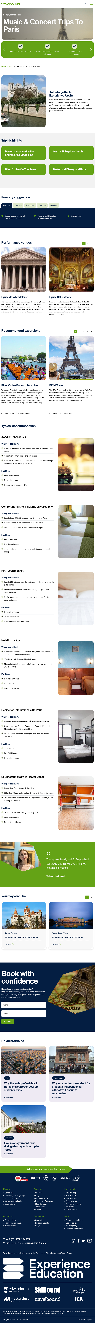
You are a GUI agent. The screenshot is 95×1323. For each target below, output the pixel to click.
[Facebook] (78, 1241)
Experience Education (44, 1201)
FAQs (37, 1226)
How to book (71, 1196)
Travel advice (71, 1210)
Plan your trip (71, 1198)
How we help (71, 1193)
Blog (37, 1196)
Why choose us (41, 1198)
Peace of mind (71, 1201)
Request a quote (42, 1223)
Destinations (10, 1204)
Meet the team (41, 1204)
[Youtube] (89, 1241)
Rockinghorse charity (13, 1223)
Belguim (9, 1138)
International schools (13, 1201)
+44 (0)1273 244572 (17, 1239)
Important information (74, 1229)
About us (38, 1193)
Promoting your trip (73, 1204)
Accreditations (10, 1226)
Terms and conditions (74, 1220)
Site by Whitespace (85, 1320)
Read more (8, 1154)
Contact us (39, 1220)
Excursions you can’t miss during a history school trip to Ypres (21, 1146)
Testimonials (40, 1207)
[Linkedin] (84, 1241)
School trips (9, 1193)
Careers (38, 1210)
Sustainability (10, 1220)
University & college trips (15, 1196)
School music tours (12, 1198)
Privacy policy (71, 1226)
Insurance (70, 1207)
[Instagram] (73, 1241)
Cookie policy (71, 1223)
